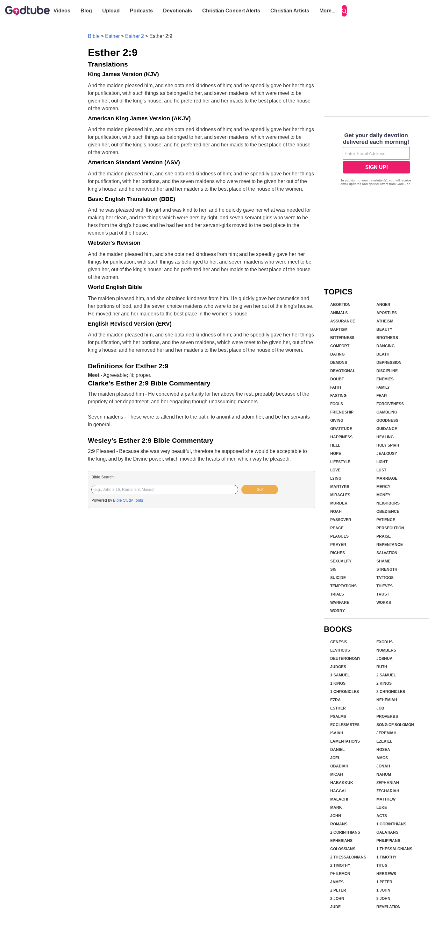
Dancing (385, 346)
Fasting (338, 395)
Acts (381, 816)
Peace (337, 528)
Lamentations (345, 741)
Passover (340, 520)
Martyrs (339, 486)
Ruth (381, 667)
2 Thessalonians (348, 857)
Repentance (389, 544)
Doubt (337, 379)
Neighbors (388, 503)
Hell (335, 445)
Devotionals (177, 10)
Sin (333, 569)
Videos (61, 10)
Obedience (387, 511)
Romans (338, 824)
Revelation (388, 907)
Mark (336, 807)
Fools (336, 404)
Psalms (338, 716)
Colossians (342, 849)
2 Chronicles (390, 691)
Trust (382, 594)
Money (383, 495)
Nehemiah (386, 700)
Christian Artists (289, 10)
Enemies (385, 379)
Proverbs (387, 716)
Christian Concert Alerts (231, 10)
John (335, 816)
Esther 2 (134, 36)
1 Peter (384, 882)
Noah (336, 511)
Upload (111, 10)
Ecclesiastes (345, 725)
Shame (383, 561)
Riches (337, 553)
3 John (383, 898)
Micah (336, 774)
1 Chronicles (344, 691)
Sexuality (341, 561)
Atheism (384, 321)
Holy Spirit (388, 445)
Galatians (387, 832)
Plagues (339, 536)
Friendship (341, 412)
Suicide (338, 577)
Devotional (342, 371)
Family (383, 387)
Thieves (384, 586)
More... (327, 10)
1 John (383, 890)
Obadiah (339, 766)
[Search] (344, 11)
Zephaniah (387, 782)
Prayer (338, 544)
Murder (338, 503)
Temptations (343, 586)
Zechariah (387, 791)
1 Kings (338, 683)
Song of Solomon (395, 725)
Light (382, 462)
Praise (383, 536)
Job (380, 708)
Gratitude (341, 429)
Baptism (338, 329)
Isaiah (336, 733)
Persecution (390, 528)
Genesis (338, 642)
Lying (335, 478)
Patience (385, 520)
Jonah (383, 766)
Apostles (386, 313)
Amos (382, 758)
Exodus (384, 642)
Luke (381, 807)
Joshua (384, 658)
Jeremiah (386, 733)
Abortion (340, 304)
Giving (336, 420)
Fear (381, 395)
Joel (335, 758)
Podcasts (141, 10)
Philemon (340, 874)
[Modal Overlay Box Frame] (376, 160)
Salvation (386, 553)
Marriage (386, 478)
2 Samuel (386, 675)
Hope (335, 453)
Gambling (386, 412)
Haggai (338, 791)
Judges (338, 667)
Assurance (342, 321)
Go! (260, 489)
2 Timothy (340, 865)
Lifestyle (340, 462)
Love (335, 470)
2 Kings (384, 683)
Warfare (339, 602)
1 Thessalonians (394, 849)
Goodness (387, 420)
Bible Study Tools (128, 500)
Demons (338, 362)
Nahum (383, 774)
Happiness (341, 437)
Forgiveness (390, 404)
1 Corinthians (391, 824)
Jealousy (386, 453)
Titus (381, 865)
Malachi (339, 799)
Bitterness (342, 337)
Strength (386, 569)
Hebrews (386, 874)
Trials (337, 594)
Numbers (386, 650)
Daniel (337, 749)
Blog (86, 10)
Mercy (383, 486)
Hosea (383, 749)
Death (382, 354)
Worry (337, 611)
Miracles (340, 495)
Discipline (387, 371)
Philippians (388, 840)
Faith (335, 387)
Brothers (387, 337)
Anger (383, 304)
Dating (337, 354)
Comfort (339, 346)
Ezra (335, 700)
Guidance (386, 429)
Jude (335, 907)
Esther (112, 36)
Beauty (384, 329)
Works (383, 602)
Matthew (386, 799)
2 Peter (338, 890)
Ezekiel (384, 741)
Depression (389, 362)
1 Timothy (386, 857)
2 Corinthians (345, 832)
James (337, 882)
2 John (337, 898)
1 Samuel (340, 675)
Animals (339, 313)
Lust (381, 470)
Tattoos (385, 577)
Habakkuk (341, 782)
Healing (385, 437)
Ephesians (341, 840)
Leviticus (340, 650)
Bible (94, 36)
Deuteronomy (345, 658)
